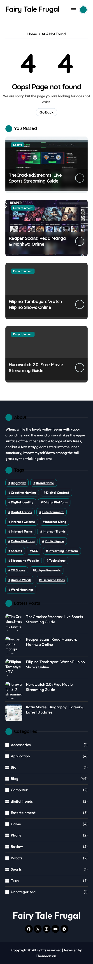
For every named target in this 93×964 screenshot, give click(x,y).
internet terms (22, 531)
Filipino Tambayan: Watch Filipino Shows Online (35, 304)
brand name (45, 483)
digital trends (21, 512)
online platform (23, 541)
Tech (15, 880)
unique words (21, 580)
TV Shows (18, 570)
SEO (35, 551)
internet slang (55, 522)
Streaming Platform (63, 551)
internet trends (54, 531)
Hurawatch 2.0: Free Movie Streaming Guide (36, 367)
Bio (13, 767)
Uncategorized (23, 892)
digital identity (22, 502)
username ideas (53, 580)
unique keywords (47, 570)
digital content (57, 493)
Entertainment (23, 208)
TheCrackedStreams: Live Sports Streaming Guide (35, 178)
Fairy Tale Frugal (32, 9)
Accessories (21, 744)
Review (17, 846)
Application (20, 756)
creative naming (23, 493)
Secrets (16, 551)
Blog (14, 778)
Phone (16, 835)
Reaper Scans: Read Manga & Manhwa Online (37, 241)
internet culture (23, 522)
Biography (18, 483)
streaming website (25, 560)
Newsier (70, 950)
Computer (19, 790)
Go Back (46, 112)
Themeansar (46, 956)
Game (16, 824)
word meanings (22, 590)
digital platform (55, 502)
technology (57, 560)
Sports (17, 144)
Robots (16, 858)
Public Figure (54, 541)
